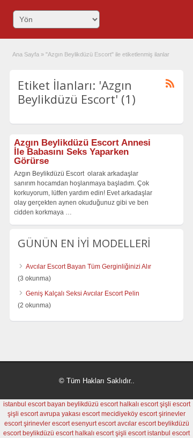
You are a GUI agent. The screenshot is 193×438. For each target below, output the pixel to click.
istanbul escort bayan (34, 404)
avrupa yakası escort (70, 414)
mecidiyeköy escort (129, 414)
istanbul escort (168, 433)
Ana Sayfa (25, 54)
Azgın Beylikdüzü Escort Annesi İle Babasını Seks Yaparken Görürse (82, 152)
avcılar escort (136, 423)
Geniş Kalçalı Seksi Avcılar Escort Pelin (82, 293)
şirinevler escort (47, 423)
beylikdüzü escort (92, 404)
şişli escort (175, 404)
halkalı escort (139, 404)
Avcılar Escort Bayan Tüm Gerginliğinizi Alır (88, 266)
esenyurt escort (93, 423)
